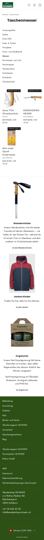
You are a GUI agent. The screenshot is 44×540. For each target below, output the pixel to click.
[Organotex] (22, 332)
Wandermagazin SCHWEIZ (14, 425)
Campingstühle (8, 30)
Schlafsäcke (7, 73)
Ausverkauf (7, 429)
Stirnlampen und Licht (11, 60)
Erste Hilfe (6, 38)
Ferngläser (6, 47)
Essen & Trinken (9, 43)
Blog (4, 439)
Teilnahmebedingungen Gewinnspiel (19, 482)
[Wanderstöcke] (22, 200)
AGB (4, 468)
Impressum (7, 473)
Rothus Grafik (8, 458)
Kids (4, 415)
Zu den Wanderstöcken (22, 248)
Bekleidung (7, 400)
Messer (5, 56)
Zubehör (6, 410)
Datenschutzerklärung (12, 478)
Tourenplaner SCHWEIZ (13, 453)
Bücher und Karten (11, 420)
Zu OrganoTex (22, 390)
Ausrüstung (7, 405)
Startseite (5, 15)
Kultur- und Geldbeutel (12, 51)
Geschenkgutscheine (12, 434)
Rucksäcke (6, 77)
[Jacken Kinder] (22, 273)
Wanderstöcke (8, 68)
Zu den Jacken (22, 307)
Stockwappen (8, 64)
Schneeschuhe (8, 81)
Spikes (5, 34)
